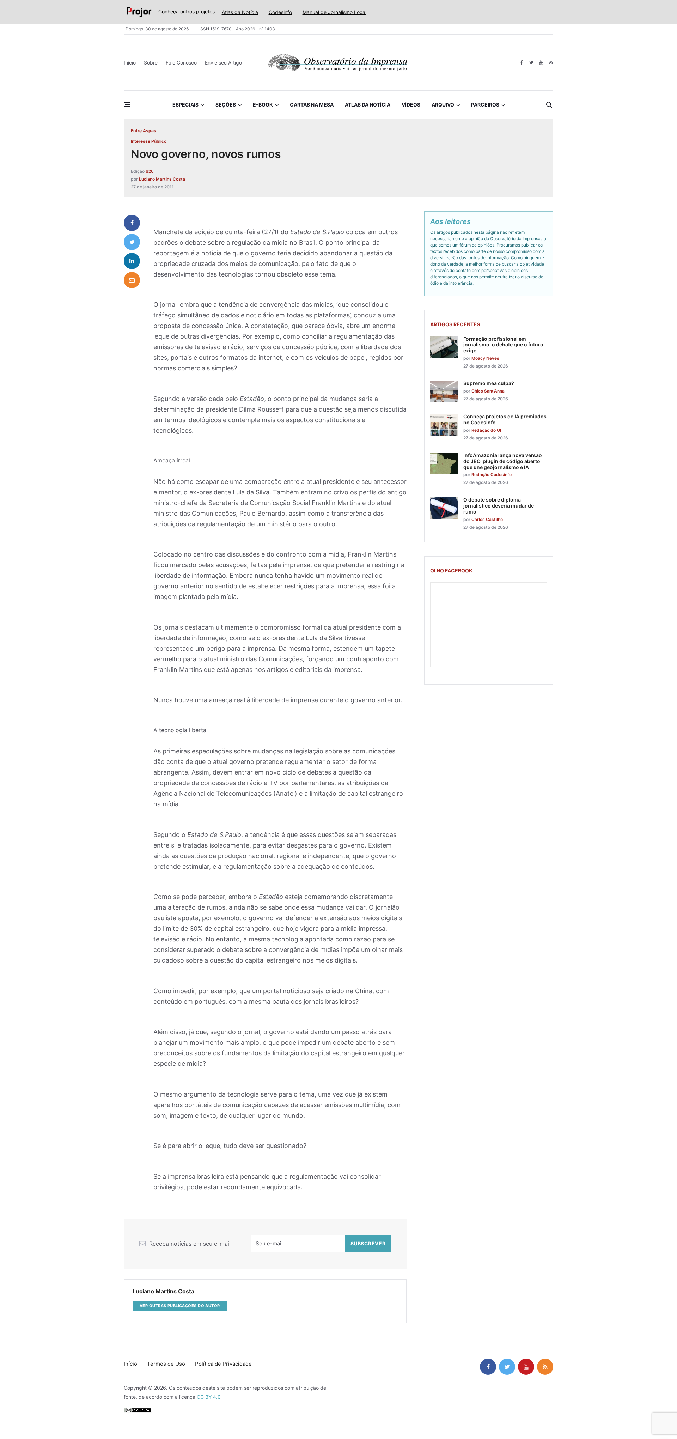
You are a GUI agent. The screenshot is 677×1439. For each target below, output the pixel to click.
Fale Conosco (181, 63)
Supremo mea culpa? (488, 383)
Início (130, 63)
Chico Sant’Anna (488, 391)
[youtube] (541, 62)
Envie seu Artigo (223, 63)
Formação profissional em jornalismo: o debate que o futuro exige (503, 345)
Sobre (151, 63)
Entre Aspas (143, 130)
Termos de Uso (166, 1363)
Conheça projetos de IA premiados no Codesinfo (505, 419)
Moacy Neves (485, 358)
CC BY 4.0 (209, 1397)
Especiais (185, 105)
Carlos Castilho (487, 519)
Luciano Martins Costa (162, 179)
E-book (263, 105)
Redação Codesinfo (491, 474)
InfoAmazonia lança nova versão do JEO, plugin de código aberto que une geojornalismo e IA (502, 461)
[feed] (551, 62)
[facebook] (521, 62)
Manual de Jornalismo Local (334, 12)
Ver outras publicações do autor (180, 1305)
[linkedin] (132, 261)
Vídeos (411, 105)
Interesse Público (148, 141)
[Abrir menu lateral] (127, 104)
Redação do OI (486, 430)
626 (150, 171)
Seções (225, 105)
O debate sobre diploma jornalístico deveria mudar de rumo (498, 506)
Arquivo (443, 105)
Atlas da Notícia (240, 12)
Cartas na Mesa (312, 105)
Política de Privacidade (223, 1363)
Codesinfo (280, 12)
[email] (132, 280)
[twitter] (531, 62)
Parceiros (485, 105)
